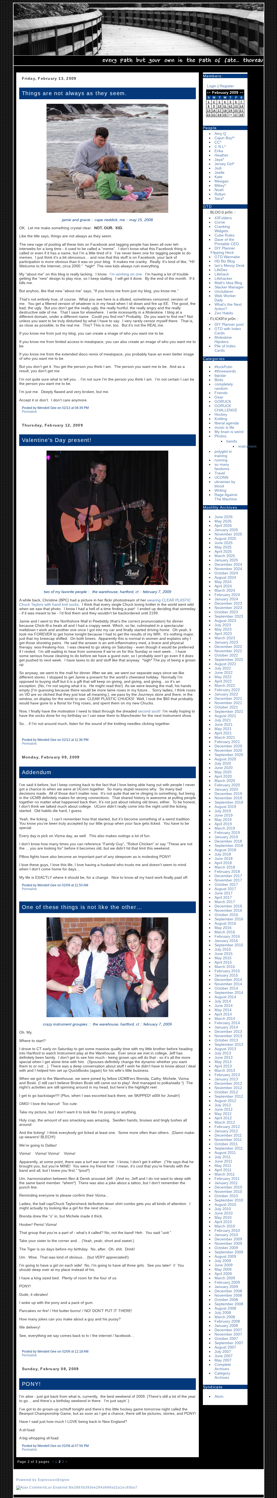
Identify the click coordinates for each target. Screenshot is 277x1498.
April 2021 (223, 733)
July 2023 (223, 625)
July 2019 (223, 811)
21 (241, 110)
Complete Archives (223, 1366)
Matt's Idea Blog (228, 283)
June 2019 (224, 815)
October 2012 (226, 1092)
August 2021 (225, 716)
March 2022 (225, 685)
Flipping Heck (222, 252)
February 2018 (227, 871)
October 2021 (226, 707)
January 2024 (226, 599)
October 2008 (226, 1299)
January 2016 (226, 940)
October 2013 (226, 1040)
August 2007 (225, 1347)
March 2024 (225, 590)
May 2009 (223, 1269)
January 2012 (226, 1131)
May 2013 (223, 1062)
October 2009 (226, 1248)
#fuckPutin (223, 367)
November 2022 (228, 651)
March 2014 (225, 1018)
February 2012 (227, 1126)
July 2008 (223, 1312)
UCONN (221, 477)
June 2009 (224, 1265)
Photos (220, 436)
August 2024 (225, 577)
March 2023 (225, 638)
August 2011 (225, 1152)
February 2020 (227, 785)
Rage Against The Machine (226, 496)
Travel (220, 473)
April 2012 (223, 1118)
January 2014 (226, 1027)
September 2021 (229, 711)
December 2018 (228, 841)
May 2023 (223, 629)
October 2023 (226, 612)
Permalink (29, 412)
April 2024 (223, 586)
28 (241, 114)
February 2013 (227, 1075)
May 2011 (223, 1165)
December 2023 (228, 603)
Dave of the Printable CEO (227, 241)
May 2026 (223, 521)
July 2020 (223, 763)
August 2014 (225, 997)
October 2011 (226, 1144)
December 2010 (228, 1187)
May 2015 (223, 958)
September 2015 (229, 945)
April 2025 (223, 551)
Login (211, 86)
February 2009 (227, 1282)
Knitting (221, 419)
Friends (221, 393)
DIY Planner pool (229, 324)
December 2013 (228, 1031)
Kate (218, 177)
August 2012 (225, 1100)
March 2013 (225, 1070)
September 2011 (229, 1148)
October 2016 (226, 915)
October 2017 (226, 884)
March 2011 (225, 1174)
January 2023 (226, 642)
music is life (224, 427)
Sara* (219, 198)
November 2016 (228, 910)
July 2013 (223, 1053)
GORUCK (223, 401)
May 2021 (223, 729)
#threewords (225, 371)
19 (230, 110)
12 (230, 106)
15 (209, 110)
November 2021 (228, 703)
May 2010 (223, 1217)
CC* (218, 142)
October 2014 (226, 988)
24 (220, 114)
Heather (221, 155)
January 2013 (226, 1079)
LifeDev (221, 270)
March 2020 (225, 780)
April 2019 (223, 824)
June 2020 (224, 767)
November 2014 (228, 984)
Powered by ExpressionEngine (43, 1480)
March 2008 (225, 1317)
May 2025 (223, 547)
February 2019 (227, 832)
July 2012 (223, 1105)
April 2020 (223, 776)
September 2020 (229, 755)
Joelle (220, 172)
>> (241, 92)
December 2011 (228, 1135)
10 (220, 106)
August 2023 (225, 620)
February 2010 (227, 1230)
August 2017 (225, 889)
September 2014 (229, 992)
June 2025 (224, 543)
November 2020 (228, 750)
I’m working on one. (126, 274)
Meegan (222, 181)
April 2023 (223, 633)
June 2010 (224, 1213)
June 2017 (224, 893)
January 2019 (226, 837)
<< (209, 92)
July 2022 (223, 668)
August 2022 (225, 664)
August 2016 (225, 923)
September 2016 (229, 919)
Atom (219, 1396)
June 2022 (224, 672)
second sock (148, 711)
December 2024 (228, 564)
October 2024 (226, 573)
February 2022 (227, 690)
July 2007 (223, 1351)
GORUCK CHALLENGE (226, 408)
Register (227, 86)
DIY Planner (225, 248)
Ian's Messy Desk (230, 265)
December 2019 (228, 793)
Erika (219, 151)
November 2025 (228, 534)
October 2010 (226, 1196)
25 (225, 114)
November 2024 (228, 569)
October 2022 (226, 655)
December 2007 (228, 1330)
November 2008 (228, 1295)
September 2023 (229, 616)
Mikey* (220, 185)
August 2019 (225, 806)
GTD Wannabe (227, 257)
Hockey (221, 414)
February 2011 (227, 1178)
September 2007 (229, 1343)
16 (214, 110)
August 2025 (225, 538)
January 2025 (226, 560)
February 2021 (227, 742)
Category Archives (222, 1375)
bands (231, 441)
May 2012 (223, 1113)
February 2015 (227, 971)
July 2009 (223, 1261)
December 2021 (228, 698)
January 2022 (226, 694)
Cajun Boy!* (225, 138)
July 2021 (223, 720)
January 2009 (226, 1286)
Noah (219, 190)
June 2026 (224, 517)
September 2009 (229, 1252)
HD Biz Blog (225, 261)
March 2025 (225, 556)
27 (236, 114)
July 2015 (223, 949)
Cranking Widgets (222, 228)
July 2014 (223, 1001)
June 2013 (224, 1057)
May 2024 (223, 582)
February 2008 (227, 1321)
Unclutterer (224, 291)
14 (241, 106)
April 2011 (223, 1170)
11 (225, 106)
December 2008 (228, 1291)
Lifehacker (223, 278)
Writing (220, 490)
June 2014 (224, 1005)
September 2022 (229, 659)
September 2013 (229, 1044)
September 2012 (229, 1096)
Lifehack (222, 274)
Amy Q (220, 133)
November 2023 (228, 607)
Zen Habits (224, 313)
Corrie (220, 222)
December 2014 (228, 979)
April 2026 (223, 525)
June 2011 (223, 1161)
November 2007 (228, 1334)
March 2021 (225, 737)
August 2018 (225, 850)
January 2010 (226, 1235)
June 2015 (224, 953)
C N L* (220, 146)
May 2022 (223, 677)
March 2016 (225, 932)
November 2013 (228, 1036)
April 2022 (223, 681)
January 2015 (226, 975)
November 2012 (228, 1088)
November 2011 (228, 1139)
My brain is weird (229, 432)
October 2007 (226, 1338)
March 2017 (225, 902)
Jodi (218, 168)
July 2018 (223, 854)
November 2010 (228, 1191)
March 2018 (225, 867)
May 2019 (223, 819)
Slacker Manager (229, 287)
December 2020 (228, 746)
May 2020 (223, 772)
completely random (224, 386)
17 (220, 110)
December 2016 (228, 906)
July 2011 (223, 1157)
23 (214, 114)
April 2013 (223, 1066)
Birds (219, 380)
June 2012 (224, 1109)
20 (236, 110)
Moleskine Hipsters (223, 339)
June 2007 (224, 1356)
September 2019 (229, 802)
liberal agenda (227, 423)
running (221, 460)
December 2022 (228, 646)
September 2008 (229, 1304)
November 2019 (228, 798)
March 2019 (225, 828)
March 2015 (225, 966)
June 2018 (224, 858)
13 (236, 106)
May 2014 (223, 1010)
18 (225, 110)
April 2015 (223, 962)
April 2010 (223, 1222)
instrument (247, 446)
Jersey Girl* (224, 164)
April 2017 (223, 897)
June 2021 (224, 724)
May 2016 (223, 928)
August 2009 (225, 1256)
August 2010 (225, 1204)
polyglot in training (223, 453)
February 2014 (227, 1023)
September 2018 (229, 845)
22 (209, 114)
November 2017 (228, 880)
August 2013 (225, 1049)
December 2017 (228, 876)
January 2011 (226, 1183)
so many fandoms (222, 466)
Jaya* (219, 159)
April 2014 (223, 1014)
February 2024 (227, 594)
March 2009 (225, 1278)
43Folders (223, 218)
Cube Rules (225, 235)
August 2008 (225, 1308)
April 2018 (223, 863)
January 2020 (226, 789)
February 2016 (227, 936)
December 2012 (228, 1083)
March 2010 (225, 1226)
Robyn (220, 194)
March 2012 (225, 1122)
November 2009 (228, 1243)
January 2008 (226, 1325)
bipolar (220, 375)
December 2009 (228, 1239)
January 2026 (226, 530)
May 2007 (223, 1360)
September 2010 (229, 1200)
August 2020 (225, 759)
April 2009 (223, 1273)
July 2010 (223, 1209)
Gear (219, 397)
